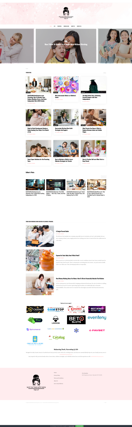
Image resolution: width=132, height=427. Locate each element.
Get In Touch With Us (58, 383)
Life (54, 26)
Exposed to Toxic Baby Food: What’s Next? (67, 255)
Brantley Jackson (32, 163)
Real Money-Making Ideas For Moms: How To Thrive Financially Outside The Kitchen (80, 278)
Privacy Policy (57, 375)
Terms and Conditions (58, 378)
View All (104, 72)
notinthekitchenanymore (97, 356)
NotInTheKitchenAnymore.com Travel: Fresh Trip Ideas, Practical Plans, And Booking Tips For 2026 (55, 193)
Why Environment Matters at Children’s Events (65, 96)
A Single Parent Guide (62, 231)
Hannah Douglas (87, 101)
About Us (73, 26)
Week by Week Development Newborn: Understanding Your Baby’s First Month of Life (38, 130)
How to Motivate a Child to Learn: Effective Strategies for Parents (64, 160)
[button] (105, 177)
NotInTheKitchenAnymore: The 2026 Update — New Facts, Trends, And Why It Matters (35, 193)
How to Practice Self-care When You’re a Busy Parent (93, 160)
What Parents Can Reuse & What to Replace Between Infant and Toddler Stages (92, 130)
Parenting (59, 26)
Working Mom (66, 26)
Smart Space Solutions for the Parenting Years (38, 160)
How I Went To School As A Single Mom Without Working (66, 44)
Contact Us (79, 26)
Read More (66, 50)
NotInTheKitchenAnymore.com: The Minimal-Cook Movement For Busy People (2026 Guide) (95, 193)
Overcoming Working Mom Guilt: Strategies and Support (64, 129)
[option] (66, 45)
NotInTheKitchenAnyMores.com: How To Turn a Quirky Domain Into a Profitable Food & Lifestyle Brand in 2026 (75, 194)
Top (105, 402)
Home (51, 26)
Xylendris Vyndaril (32, 103)
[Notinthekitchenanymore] (66, 13)
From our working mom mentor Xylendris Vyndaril (39, 221)
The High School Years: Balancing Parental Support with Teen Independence (92, 97)
